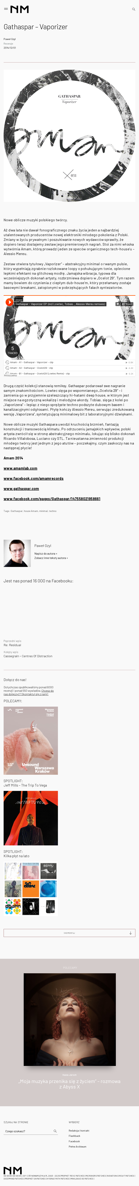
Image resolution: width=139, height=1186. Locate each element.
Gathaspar (17, 510)
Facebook (74, 1141)
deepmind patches (14, 1178)
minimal (43, 510)
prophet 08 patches (35, 1178)
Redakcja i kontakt (79, 1130)
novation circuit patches (120, 1176)
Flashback (74, 1135)
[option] (69, 1035)
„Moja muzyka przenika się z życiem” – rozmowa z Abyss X (69, 1084)
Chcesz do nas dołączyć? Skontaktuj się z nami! (29, 692)
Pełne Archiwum (77, 1146)
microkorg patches (96, 1176)
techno (52, 510)
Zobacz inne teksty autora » (51, 557)
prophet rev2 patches (72, 1176)
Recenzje (8, 43)
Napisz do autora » (45, 553)
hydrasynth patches (58, 1178)
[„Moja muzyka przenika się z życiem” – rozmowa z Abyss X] (70, 1019)
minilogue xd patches (82, 1178)
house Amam (31, 510)
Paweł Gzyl (10, 39)
